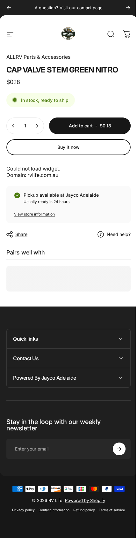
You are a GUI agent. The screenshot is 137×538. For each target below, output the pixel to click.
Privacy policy (21, 510)
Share (21, 234)
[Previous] (9, 7)
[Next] (128, 7)
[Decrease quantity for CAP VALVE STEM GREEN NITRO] (13, 126)
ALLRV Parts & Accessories (38, 57)
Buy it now (68, 147)
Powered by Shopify (83, 500)
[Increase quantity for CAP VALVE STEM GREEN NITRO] (37, 126)
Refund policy (82, 510)
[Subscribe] (114, 449)
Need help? (119, 234)
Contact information (51, 510)
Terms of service (110, 510)
